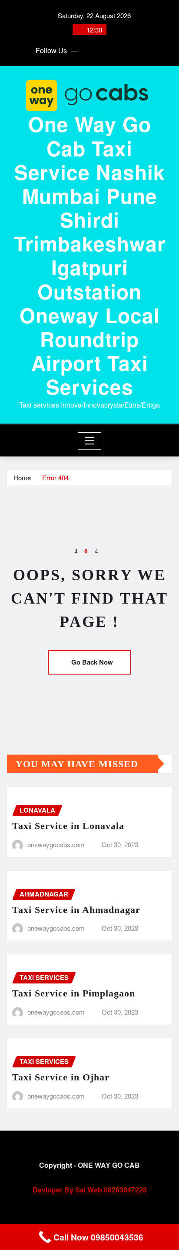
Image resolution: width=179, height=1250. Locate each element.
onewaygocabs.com (56, 844)
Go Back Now (92, 662)
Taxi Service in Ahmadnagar (76, 909)
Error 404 (55, 477)
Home (22, 477)
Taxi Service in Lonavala (68, 825)
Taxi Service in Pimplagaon (73, 993)
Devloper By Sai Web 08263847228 (90, 1190)
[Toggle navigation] (90, 441)
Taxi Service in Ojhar (60, 1077)
